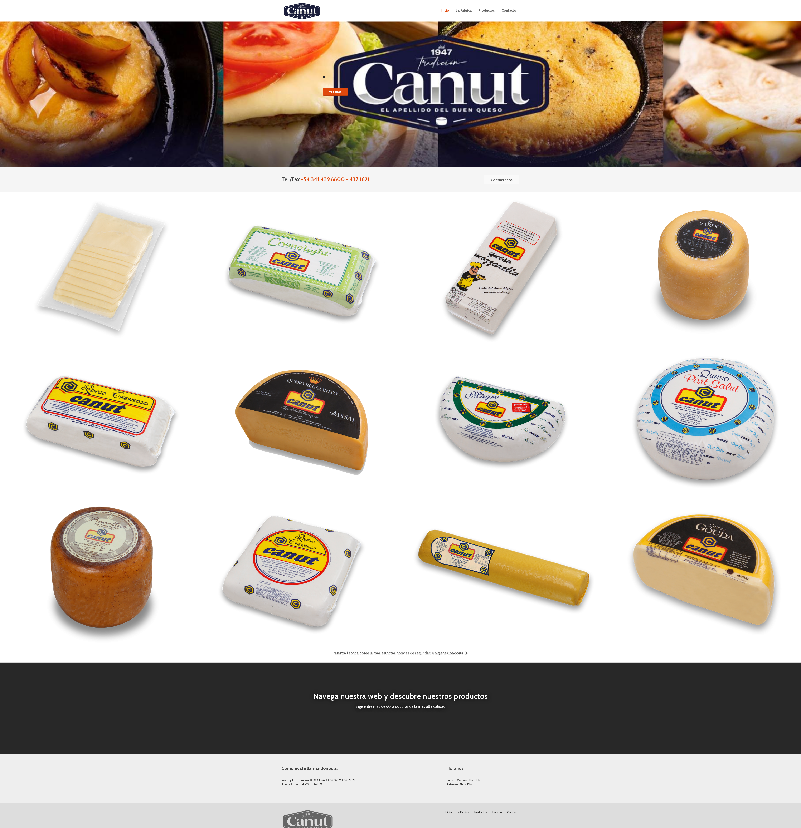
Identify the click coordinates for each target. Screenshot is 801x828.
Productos (480, 812)
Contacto (513, 812)
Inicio (448, 812)
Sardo (703, 258)
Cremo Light (301, 258)
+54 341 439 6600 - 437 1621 (335, 179)
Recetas (497, 812)
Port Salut (703, 408)
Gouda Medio (703, 559)
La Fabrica (463, 812)
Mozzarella (502, 258)
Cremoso (301, 559)
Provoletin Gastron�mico (502, 559)
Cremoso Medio (100, 408)
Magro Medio (502, 408)
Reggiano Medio (301, 408)
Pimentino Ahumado (100, 559)
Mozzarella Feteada (100, 258)
